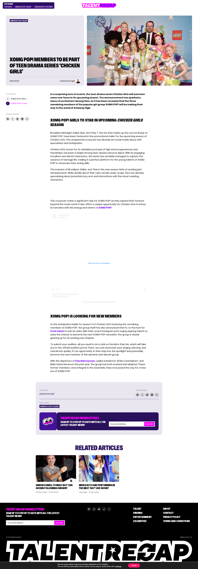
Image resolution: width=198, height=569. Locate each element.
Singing (137, 512)
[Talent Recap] (99, 5)
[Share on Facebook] (8, 119)
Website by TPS (186, 537)
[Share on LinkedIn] (22, 119)
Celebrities (139, 521)
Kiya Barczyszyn (85, 360)
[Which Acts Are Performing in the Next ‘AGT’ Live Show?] (99, 468)
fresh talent (57, 331)
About (166, 508)
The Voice (8, 7)
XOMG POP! (105, 207)
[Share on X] (12, 119)
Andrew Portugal (46, 393)
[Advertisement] (98, 190)
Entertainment (142, 516)
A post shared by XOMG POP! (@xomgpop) (99, 302)
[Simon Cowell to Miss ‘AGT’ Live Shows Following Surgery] (56, 468)
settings (118, 566)
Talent (137, 508)
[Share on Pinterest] (17, 119)
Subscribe (149, 424)
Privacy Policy (171, 516)
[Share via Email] (27, 119)
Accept (134, 565)
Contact (168, 512)
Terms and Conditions (176, 521)
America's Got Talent (23, 7)
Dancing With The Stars (43, 7)
